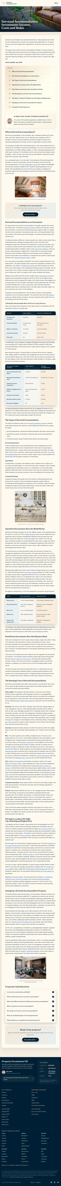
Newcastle (43, 1140)
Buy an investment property (39, 1111)
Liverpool (4, 1153)
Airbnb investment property (37, 423)
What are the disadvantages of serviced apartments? (22, 1015)
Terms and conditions (7, 1103)
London (4, 1135)
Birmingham (42, 869)
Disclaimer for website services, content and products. (21, 1177)
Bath (42, 1151)
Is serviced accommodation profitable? (18, 992)
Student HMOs (35, 1103)
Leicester (23, 1138)
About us (4, 1092)
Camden (4, 1138)
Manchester (31, 869)
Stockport (4, 1161)
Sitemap (32, 1182)
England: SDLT (5, 1111)
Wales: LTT (5, 1117)
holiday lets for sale (30, 922)
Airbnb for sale (16, 922)
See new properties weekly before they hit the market (18, 1078)
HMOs (33, 1095)
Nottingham (24, 1140)
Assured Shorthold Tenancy (22, 257)
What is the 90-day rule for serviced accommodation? (23, 996)
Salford (3, 1159)
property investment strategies (29, 951)
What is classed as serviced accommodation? (20, 1006)
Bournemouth (24, 1151)
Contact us (4, 1095)
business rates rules (27, 742)
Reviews (4, 1097)
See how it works (30, 214)
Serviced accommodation (38, 1105)
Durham (43, 1135)
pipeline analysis (30, 534)
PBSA (33, 1100)
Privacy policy (5, 1100)
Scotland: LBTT (6, 1114)
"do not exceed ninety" (45, 829)
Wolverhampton (25, 1146)
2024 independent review (29, 164)
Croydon (4, 1143)
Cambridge (24, 1156)
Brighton (23, 1153)
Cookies (4, 1105)
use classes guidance (31, 572)
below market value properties (25, 701)
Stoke (22, 1143)
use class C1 (31, 854)
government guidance (41, 249)
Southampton (24, 1161)
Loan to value (5, 1119)
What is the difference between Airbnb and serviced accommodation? (27, 1001)
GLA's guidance (26, 835)
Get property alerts (30, 1039)
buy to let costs (10, 722)
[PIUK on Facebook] (54, 1182)
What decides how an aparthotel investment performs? (23, 1020)
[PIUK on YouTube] (58, 1182)
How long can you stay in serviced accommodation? (22, 1011)
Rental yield (5, 1122)
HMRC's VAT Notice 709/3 (13, 763)
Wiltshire (43, 1161)
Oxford (23, 1159)
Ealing (3, 1146)
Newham (4, 1140)
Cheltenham (44, 1156)
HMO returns (5, 1124)
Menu (56, 3)
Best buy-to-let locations (8, 1165)
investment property (29, 227)
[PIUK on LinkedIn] (51, 1182)
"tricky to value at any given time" (20, 659)
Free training (35, 1114)
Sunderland (44, 1143)
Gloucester (44, 1159)
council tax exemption (43, 755)
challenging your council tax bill (24, 758)
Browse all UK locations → (22, 1165)
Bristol (42, 1153)
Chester (4, 1151)
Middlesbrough (45, 1138)
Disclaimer (38, 1182)
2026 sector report (29, 265)
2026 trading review (45, 276)
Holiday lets (35, 1097)
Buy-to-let (34, 1092)
